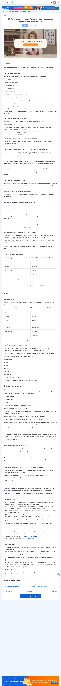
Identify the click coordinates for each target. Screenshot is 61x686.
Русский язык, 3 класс (26, 11)
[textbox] (30, 318)
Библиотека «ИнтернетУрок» (10, 11)
